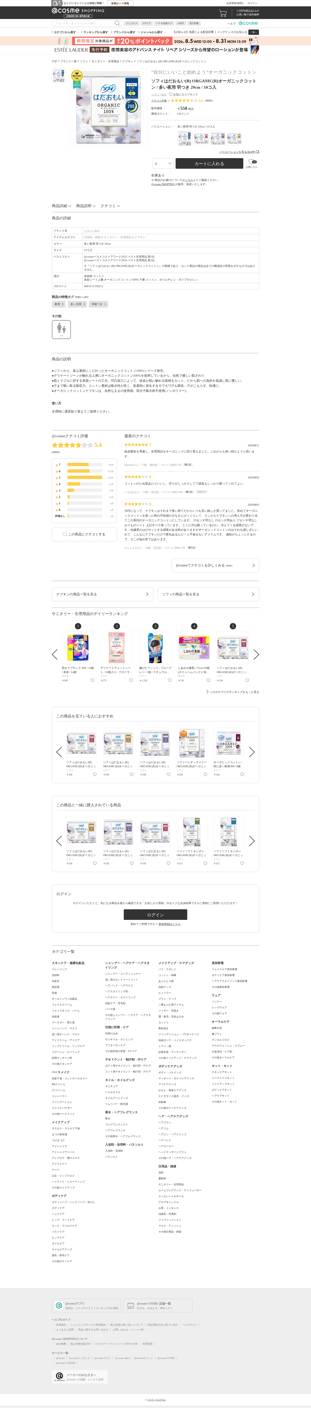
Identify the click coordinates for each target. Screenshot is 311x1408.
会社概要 (61, 1343)
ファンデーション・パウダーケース (178, 1034)
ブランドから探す (124, 32)
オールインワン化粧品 (64, 998)
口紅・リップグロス (63, 1175)
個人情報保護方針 (80, 1343)
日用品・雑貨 (92, 237)
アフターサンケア (115, 1045)
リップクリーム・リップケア (68, 1046)
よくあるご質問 (65, 1329)
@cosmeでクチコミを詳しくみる (204, 565)
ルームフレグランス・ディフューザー (180, 1190)
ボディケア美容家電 (223, 975)
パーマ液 (110, 1009)
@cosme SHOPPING (163, 184)
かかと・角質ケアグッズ (172, 1090)
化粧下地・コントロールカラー (69, 1078)
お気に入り (92, 680)
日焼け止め (111, 1033)
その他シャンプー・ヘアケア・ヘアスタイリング (128, 1017)
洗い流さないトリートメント (121, 979)
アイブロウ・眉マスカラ (66, 1158)
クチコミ (108, 206)
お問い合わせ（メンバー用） (129, 1329)
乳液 (54, 992)
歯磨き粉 (217, 1027)
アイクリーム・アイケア (66, 1040)
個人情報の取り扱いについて (126, 1324)
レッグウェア (219, 1007)
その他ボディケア (62, 1261)
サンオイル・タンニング (119, 1039)
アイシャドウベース (63, 1152)
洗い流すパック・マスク (66, 1034)
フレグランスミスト (116, 1124)
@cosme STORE (166, 1358)
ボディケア (58, 1208)
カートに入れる (209, 163)
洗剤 (161, 1172)
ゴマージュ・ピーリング (66, 1052)
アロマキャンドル (168, 1202)
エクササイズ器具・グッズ (173, 1096)
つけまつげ (58, 1140)
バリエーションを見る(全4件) (237, 151)
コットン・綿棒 (167, 975)
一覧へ (253, 32)
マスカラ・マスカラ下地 (66, 1128)
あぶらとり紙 (166, 981)
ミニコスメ (132, 23)
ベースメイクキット (223, 1078)
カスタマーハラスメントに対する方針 (116, 1343)
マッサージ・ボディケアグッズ (176, 1078)
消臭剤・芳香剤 (167, 1213)
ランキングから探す (95, 32)
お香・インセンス (168, 1208)
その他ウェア (219, 1013)
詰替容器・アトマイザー (172, 1052)
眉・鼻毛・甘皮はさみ (171, 1016)
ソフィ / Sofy (92, 230)
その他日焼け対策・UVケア (121, 1051)
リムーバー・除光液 (116, 1104)
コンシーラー (59, 1096)
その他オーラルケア (223, 1057)
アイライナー (59, 1163)
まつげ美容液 (59, 1134)
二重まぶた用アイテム (171, 1004)
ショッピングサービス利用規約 (88, 1324)
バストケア (58, 1231)
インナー (217, 1001)
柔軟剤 (162, 1178)
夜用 (57, 304)
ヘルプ (231, 23)
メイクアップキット (223, 1083)
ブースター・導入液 (63, 1022)
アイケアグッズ (167, 1084)
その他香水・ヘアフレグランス (123, 1136)
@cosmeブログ (103, 1358)
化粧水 (55, 981)
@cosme (60, 1358)
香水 (107, 1118)
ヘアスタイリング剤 (116, 991)
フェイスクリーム (62, 1004)
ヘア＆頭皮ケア (164, 23)
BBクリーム (58, 1084)
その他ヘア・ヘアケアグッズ (174, 1158)
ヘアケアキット (221, 1095)
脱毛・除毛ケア (61, 1255)
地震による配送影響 (201, 32)
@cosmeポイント (143, 1358)
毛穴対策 (194, 23)
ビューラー (164, 992)
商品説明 (83, 206)
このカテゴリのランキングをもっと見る (234, 692)
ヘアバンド (164, 1140)
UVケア (147, 23)
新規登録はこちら (170, 924)
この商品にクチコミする (86, 534)
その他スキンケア (62, 1063)
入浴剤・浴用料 (114, 1150)
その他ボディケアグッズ (172, 1108)
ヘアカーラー (166, 1146)
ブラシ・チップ (167, 998)
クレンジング (59, 969)
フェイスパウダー (62, 1108)
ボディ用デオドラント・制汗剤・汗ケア (128, 1065)
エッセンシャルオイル (171, 1196)
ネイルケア (58, 1243)
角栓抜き (163, 1028)
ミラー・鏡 (164, 1046)
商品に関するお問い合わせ (93, 1329)
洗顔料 (55, 975)
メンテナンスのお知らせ (232, 32)
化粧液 (55, 1016)
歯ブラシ (217, 1033)
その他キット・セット (224, 1101)
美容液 (55, 987)
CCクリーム (58, 1090)
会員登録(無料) (234, 3)
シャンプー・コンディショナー (123, 973)
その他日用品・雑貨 (169, 1231)
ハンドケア (58, 1213)
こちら (189, 180)
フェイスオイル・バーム (66, 1010)
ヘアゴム (163, 1128)
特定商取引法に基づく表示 (162, 1324)
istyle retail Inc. (157, 1399)
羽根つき (97, 304)
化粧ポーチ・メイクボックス (174, 1040)
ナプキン (140, 237)
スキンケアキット (222, 1072)
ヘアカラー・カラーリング (120, 997)
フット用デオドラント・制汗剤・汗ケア (128, 1071)
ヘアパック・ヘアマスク (119, 985)
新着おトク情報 (120, 3)
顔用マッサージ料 (62, 1057)
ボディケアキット (222, 1089)
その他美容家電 (221, 987)
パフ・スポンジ (167, 969)
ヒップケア (58, 1237)
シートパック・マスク (64, 1028)
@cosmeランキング (79, 1358)
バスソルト (111, 1156)
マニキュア (111, 1086)
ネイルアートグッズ (116, 1098)
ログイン (253, 3)
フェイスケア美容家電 (224, 969)
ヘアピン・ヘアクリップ (172, 1134)
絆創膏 (162, 1102)
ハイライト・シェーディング (68, 1181)
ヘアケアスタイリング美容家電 (229, 981)
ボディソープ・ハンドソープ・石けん (73, 1202)
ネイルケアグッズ (62, 1249)
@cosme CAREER (65, 1363)
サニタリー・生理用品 (117, 237)
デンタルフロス (221, 1039)
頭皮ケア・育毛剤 (115, 1003)
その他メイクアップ (63, 1187)
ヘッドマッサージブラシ (172, 1152)
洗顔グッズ (164, 987)
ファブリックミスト (169, 1219)
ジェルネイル (112, 1092)
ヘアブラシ (164, 1122)
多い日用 (75, 304)
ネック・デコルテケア (64, 1225)
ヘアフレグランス (115, 1130)
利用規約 (61, 1324)
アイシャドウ (59, 1146)
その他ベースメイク (63, 1113)
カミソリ (163, 1022)
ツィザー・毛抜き (168, 1010)
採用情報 (147, 1343)
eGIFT (181, 23)
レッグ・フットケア (63, 1219)
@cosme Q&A (122, 1358)
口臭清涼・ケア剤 (222, 1051)
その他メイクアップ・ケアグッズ (177, 1057)
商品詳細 (59, 206)
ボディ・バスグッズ (169, 1072)
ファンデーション (62, 1102)
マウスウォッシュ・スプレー (228, 1045)
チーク (55, 1169)
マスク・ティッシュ (169, 1225)
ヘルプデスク (189, 1324)
